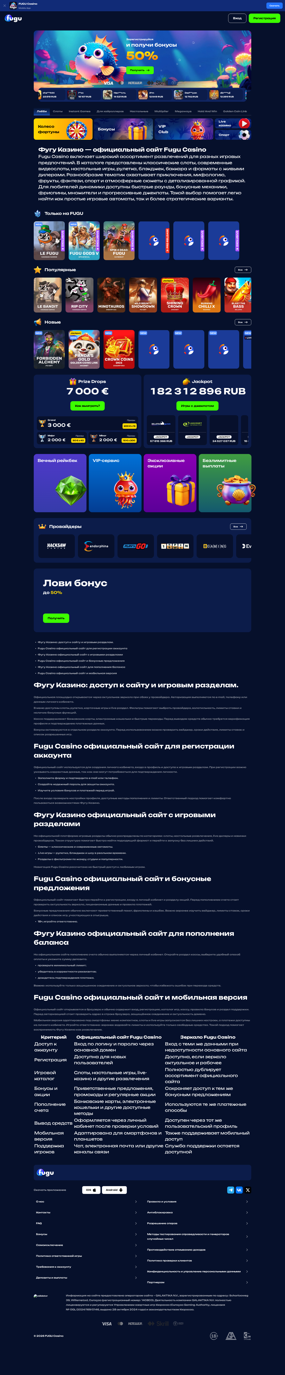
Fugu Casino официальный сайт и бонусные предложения (81, 660)
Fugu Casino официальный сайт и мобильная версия (77, 673)
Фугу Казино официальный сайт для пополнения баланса (81, 667)
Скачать (274, 5)
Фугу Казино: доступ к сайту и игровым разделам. (75, 642)
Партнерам (155, 1282)
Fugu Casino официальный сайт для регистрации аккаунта (82, 648)
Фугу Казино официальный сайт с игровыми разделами (80, 654)
